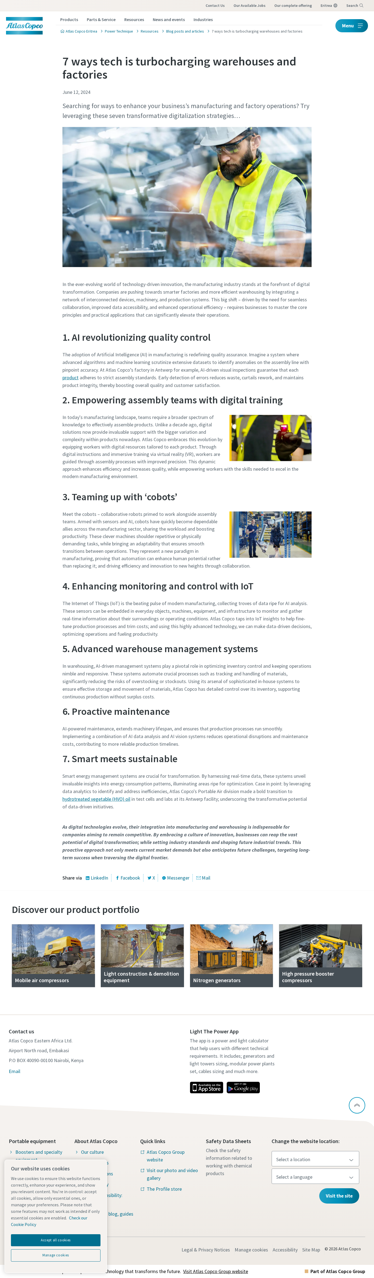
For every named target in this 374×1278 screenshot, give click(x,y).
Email (14, 1071)
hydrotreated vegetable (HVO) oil (96, 799)
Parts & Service (101, 19)
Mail (206, 878)
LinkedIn (99, 878)
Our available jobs (250, 5)
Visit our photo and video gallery (172, 1174)
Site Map (311, 1250)
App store (206, 1087)
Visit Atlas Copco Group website (215, 1271)
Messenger (178, 878)
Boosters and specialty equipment (38, 1156)
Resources (134, 19)
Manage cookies (251, 1250)
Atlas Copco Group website (166, 1156)
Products (69, 19)
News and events (169, 19)
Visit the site (339, 1196)
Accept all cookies (56, 1240)
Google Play (243, 1087)
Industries (203, 19)
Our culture (92, 1152)
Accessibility (285, 1250)
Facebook (130, 878)
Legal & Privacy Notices (206, 1250)
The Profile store (164, 1189)
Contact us (215, 5)
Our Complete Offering (293, 5)
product (70, 377)
